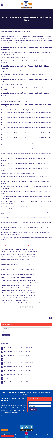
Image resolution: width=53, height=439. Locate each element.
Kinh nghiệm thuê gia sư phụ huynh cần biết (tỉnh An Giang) (17, 381)
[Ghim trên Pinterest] (30, 307)
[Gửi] (50, 318)
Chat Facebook (6, 433)
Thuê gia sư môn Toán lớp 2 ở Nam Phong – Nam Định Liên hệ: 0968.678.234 (19, 251)
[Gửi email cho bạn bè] (28, 307)
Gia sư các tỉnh (27, 15)
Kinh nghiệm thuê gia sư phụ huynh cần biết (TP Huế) (16, 374)
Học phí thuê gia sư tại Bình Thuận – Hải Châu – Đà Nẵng (15, 262)
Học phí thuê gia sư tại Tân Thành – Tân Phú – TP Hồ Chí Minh (16, 264)
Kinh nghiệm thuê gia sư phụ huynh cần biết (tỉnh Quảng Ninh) (18, 362)
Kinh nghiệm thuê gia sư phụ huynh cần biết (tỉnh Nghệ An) (17, 355)
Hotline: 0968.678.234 (8, 436)
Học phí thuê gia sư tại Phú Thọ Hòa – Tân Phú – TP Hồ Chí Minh (17, 285)
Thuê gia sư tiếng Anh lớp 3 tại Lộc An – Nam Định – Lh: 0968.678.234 (18, 269)
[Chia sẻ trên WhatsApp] (21, 307)
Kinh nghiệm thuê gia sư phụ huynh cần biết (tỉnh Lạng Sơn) (18, 366)
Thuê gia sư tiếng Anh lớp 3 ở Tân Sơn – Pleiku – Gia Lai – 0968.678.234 (18, 254)
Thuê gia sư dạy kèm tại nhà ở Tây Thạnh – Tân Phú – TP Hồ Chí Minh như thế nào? (21, 267)
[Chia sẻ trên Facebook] (23, 307)
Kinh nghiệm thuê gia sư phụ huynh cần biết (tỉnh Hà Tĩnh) (17, 351)
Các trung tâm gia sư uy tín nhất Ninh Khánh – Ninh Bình (15, 300)
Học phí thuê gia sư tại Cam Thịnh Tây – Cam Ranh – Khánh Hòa (17, 290)
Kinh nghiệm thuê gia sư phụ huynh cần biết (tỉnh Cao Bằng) (18, 347)
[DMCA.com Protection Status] (26, 428)
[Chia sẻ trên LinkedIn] (32, 307)
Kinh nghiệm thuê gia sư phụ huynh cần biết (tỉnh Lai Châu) (17, 370)
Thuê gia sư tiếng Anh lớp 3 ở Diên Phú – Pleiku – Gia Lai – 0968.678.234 (18, 274)
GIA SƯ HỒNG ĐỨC (20, 71)
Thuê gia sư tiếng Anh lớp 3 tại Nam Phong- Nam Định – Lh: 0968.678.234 (19, 280)
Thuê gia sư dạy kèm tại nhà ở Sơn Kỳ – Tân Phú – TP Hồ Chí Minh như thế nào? (20, 282)
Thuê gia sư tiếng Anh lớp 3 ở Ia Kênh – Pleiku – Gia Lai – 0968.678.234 (18, 295)
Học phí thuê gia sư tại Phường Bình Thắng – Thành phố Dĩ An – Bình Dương (19, 256)
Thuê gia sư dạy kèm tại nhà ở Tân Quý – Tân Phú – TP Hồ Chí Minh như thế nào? (21, 302)
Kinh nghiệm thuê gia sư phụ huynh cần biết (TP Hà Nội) (17, 378)
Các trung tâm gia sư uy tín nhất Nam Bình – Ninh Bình (14, 272)
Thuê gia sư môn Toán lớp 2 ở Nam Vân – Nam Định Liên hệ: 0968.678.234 (19, 297)
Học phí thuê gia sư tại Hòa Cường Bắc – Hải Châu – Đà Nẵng (16, 287)
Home (2, 31)
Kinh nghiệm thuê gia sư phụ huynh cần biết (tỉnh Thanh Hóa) (18, 359)
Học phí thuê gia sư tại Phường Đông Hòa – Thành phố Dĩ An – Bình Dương (19, 292)
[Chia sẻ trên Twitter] (25, 307)
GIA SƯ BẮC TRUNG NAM (22, 57)
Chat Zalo (5, 430)
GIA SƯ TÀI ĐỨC (19, 84)
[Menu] (2, 5)
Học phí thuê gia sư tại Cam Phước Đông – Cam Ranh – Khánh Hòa (17, 259)
